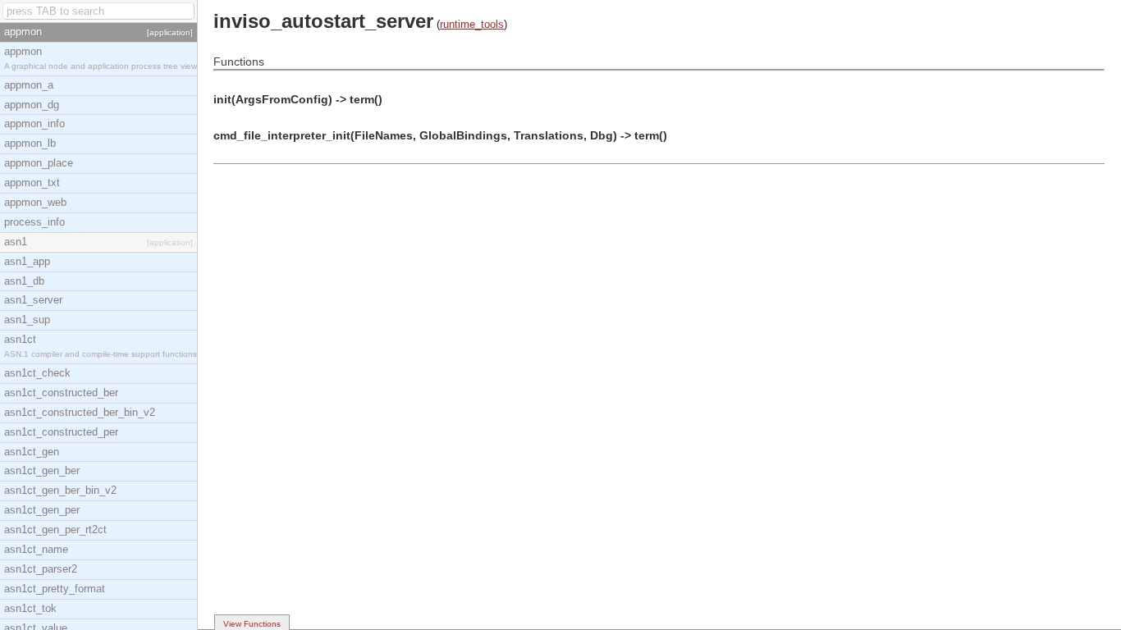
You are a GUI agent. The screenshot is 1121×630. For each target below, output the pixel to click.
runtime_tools (472, 24)
